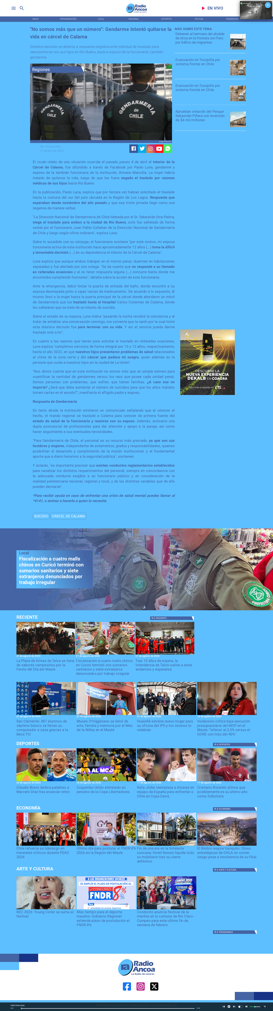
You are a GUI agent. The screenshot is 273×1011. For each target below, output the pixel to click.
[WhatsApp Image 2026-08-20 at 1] (165, 654)
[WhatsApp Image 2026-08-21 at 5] (106, 714)
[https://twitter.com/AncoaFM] (154, 999)
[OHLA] (227, 845)
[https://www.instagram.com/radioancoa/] (150, 149)
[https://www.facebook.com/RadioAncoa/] (127, 999)
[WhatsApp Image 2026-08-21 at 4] (166, 714)
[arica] (238, 49)
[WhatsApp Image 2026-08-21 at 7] (105, 654)
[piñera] (238, 126)
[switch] (240, 1007)
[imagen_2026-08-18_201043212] (227, 714)
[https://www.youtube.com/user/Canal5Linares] (159, 149)
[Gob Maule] (106, 845)
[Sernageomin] (46, 845)
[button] (41, 516)
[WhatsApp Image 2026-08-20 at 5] (46, 714)
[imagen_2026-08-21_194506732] (45, 654)
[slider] (21, 1008)
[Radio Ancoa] (136, 12)
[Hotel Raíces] (166, 845)
